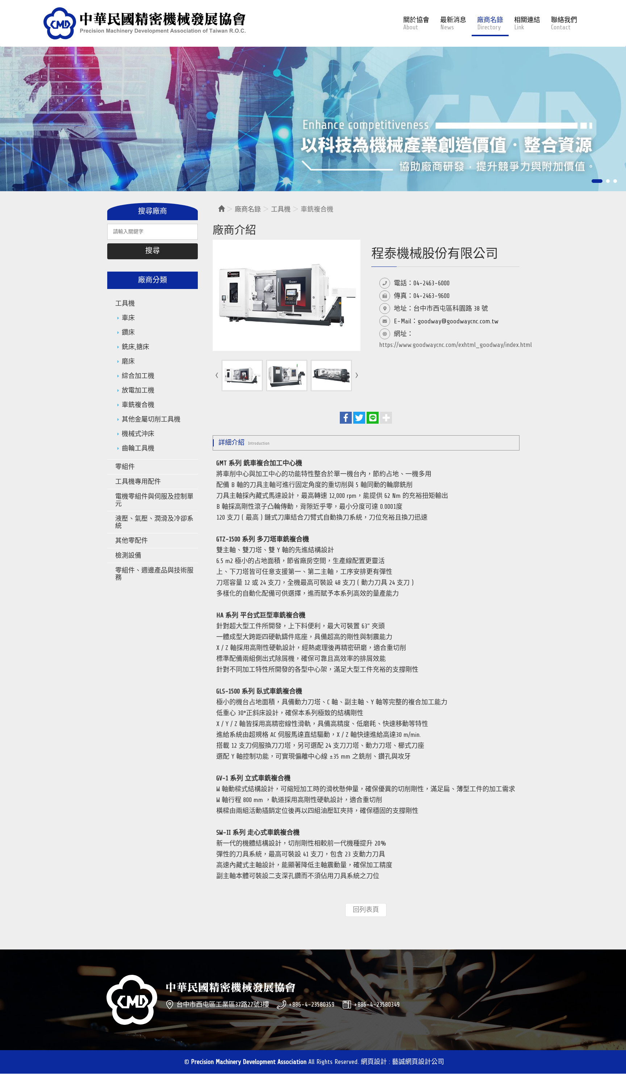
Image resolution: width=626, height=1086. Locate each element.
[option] (313, 113)
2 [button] (604, 181)
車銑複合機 (138, 404)
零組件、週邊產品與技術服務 (154, 574)
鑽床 (128, 332)
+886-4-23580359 (311, 1004)
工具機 (125, 303)
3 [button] (615, 181)
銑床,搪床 (135, 347)
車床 (128, 318)
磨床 (128, 361)
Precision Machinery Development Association (144, 23)
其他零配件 (131, 540)
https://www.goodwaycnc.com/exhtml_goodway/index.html (455, 344)
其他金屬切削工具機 (151, 419)
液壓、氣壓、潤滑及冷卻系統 (154, 522)
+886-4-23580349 (377, 1004)
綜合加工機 (138, 376)
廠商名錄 (248, 209)
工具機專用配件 (138, 481)
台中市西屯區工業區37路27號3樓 (222, 1004)
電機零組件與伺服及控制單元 (154, 500)
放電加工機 (138, 390)
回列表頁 (366, 909)
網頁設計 (374, 1061)
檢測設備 (128, 555)
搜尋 (152, 251)
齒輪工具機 (138, 448)
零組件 (125, 466)
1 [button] (593, 181)
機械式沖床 (138, 433)
